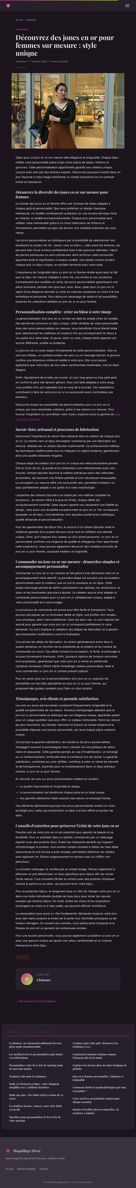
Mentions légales (26, 1168)
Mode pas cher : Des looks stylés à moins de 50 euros (36, 1096)
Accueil (19, 19)
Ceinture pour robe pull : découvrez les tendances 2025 (95, 1044)
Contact (43, 1168)
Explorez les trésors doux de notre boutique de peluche (100, 1067)
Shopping (31, 19)
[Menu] (127, 5)
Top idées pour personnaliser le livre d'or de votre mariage (35, 1118)
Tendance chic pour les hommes (27, 1076)
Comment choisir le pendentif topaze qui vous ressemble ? (99, 1089)
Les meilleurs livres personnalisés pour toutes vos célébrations (36, 1056)
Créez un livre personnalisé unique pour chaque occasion (96, 1100)
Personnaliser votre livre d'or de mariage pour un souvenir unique (36, 1067)
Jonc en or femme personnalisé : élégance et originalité (98, 1078)
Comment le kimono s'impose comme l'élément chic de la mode (94, 1056)
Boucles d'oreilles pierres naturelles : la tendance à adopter (96, 1111)
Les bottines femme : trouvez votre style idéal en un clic (35, 1107)
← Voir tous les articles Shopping (35, 1001)
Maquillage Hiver (27, 1150)
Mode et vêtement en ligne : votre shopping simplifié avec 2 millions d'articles (34, 1085)
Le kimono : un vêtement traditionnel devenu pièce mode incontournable (35, 1044)
